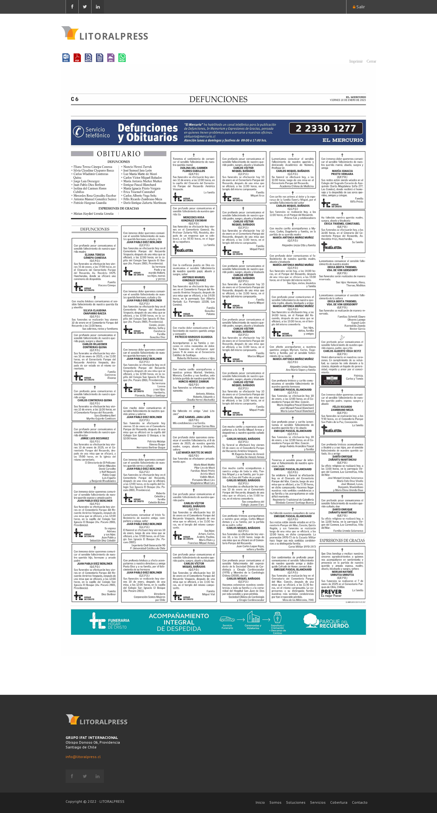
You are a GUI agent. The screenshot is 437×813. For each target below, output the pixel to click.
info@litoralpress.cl (83, 756)
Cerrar (371, 61)
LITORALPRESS (113, 35)
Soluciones (296, 802)
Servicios (318, 802)
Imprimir (355, 61)
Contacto (360, 802)
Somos (275, 802)
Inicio (260, 802)
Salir (360, 7)
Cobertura (338, 802)
